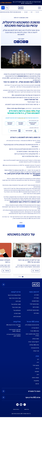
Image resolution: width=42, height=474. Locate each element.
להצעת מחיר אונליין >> (6, 2)
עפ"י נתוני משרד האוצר (31, 99)
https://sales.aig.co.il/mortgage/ (16, 108)
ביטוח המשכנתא (22, 76)
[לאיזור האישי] (3, 7)
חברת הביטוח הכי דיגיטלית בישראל (13, 170)
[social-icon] (27, 41)
